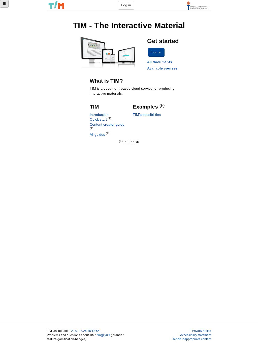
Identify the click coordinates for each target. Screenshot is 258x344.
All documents (159, 62)
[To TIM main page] (56, 5)
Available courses (162, 68)
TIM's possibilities (147, 115)
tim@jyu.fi (103, 335)
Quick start (98, 119)
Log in (126, 5)
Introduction (99, 115)
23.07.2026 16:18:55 (85, 330)
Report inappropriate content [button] (191, 339)
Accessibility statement (195, 335)
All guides (97, 134)
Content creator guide (107, 124)
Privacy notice (201, 330)
